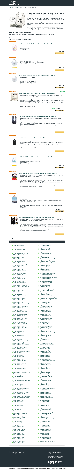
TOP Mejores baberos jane (18, 274)
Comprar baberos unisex (17, 310)
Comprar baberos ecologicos (18, 279)
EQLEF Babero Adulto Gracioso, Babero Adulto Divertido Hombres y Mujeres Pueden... (38, 173)
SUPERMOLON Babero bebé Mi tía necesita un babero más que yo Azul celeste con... (37, 156)
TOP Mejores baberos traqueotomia (20, 323)
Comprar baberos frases (17, 352)
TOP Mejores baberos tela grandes (19, 342)
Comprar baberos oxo (17, 256)
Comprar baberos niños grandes (46, 361)
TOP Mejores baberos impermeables (46, 343)
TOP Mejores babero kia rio (18, 266)
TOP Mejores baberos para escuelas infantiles (22, 408)
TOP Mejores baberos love (18, 433)
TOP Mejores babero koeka (45, 322)
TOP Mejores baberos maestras (46, 410)
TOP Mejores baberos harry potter (19, 383)
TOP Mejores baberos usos (45, 434)
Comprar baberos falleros (18, 334)
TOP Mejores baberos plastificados (46, 420)
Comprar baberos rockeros (45, 249)
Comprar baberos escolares (45, 363)
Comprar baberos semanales (45, 396)
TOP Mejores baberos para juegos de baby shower (22, 303)
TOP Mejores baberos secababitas (19, 252)
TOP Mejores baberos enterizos (19, 290)
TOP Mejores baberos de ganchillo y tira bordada (22, 264)
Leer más (63, 468)
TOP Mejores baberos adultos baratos (20, 327)
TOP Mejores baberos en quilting (19, 360)
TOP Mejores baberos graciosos (46, 326)
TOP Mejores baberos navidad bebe (46, 413)
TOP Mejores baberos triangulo (45, 270)
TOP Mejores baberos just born (45, 339)
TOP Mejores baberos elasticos (45, 438)
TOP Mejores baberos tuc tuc (18, 257)
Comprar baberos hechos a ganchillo (20, 347)
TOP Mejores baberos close (18, 332)
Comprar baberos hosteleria (18, 430)
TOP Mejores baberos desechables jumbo (47, 388)
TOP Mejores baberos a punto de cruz (47, 404)
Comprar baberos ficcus (44, 406)
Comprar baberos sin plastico (18, 335)
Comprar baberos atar (17, 385)
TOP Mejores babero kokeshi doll (46, 342)
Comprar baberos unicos (17, 301)
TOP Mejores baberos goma (45, 425)
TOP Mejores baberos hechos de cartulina (21, 260)
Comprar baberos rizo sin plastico (46, 439)
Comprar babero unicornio (44, 381)
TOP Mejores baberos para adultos (46, 262)
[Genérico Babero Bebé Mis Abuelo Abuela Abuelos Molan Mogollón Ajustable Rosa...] (14, 47)
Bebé (59, 2)
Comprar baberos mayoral (18, 319)
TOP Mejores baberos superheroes (46, 435)
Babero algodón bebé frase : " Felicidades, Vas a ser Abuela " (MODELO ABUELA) (37, 75)
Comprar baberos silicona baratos (19, 368)
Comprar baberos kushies (18, 384)
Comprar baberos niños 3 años (45, 368)
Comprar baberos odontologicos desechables (21, 380)
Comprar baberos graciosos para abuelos (21, 388)
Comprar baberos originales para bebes (47, 344)
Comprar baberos (16, 277)
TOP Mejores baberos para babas (46, 353)
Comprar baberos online (44, 416)
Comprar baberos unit (17, 398)
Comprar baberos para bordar (45, 331)
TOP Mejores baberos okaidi (45, 389)
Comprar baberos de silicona (18, 420)
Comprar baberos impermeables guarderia (21, 397)
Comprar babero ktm (17, 425)
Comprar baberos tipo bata (18, 250)
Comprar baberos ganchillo (45, 314)
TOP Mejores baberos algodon (45, 253)
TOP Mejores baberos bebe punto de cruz (21, 344)
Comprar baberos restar (17, 339)
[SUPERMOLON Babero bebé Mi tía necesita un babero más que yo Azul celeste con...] (14, 160)
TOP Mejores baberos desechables (19, 315)
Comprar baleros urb (17, 330)
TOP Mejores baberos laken (18, 302)
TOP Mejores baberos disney (18, 353)
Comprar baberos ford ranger (18, 356)
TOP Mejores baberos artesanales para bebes (22, 372)
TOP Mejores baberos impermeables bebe (47, 291)
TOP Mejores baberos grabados (46, 306)
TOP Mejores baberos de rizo (45, 278)
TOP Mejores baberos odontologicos (20, 316)
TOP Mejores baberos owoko (45, 359)
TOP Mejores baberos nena (45, 400)
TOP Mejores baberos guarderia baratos (20, 295)
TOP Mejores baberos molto (18, 258)
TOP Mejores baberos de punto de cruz (20, 404)
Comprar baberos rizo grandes (45, 429)
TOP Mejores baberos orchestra (19, 328)
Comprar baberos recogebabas (19, 261)
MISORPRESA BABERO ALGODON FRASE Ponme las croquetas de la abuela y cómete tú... (39, 59)
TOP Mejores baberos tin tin (18, 442)
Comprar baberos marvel (44, 392)
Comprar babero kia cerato (18, 365)
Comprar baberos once (17, 439)
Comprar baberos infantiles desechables (47, 338)
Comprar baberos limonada (18, 406)
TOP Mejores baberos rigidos (45, 385)
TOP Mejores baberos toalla (18, 326)
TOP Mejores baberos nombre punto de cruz (21, 340)
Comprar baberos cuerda (18, 287)
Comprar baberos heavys (44, 320)
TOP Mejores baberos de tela (45, 311)
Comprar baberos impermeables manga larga (21, 351)
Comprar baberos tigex (17, 346)
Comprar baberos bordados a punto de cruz (48, 418)
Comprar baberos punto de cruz (46, 367)
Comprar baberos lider (44, 330)
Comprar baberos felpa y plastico (46, 327)
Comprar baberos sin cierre (45, 431)
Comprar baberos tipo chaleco (19, 375)
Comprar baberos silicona (44, 334)
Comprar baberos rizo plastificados (46, 397)
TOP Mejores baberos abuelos (45, 352)
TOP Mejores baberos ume (45, 369)
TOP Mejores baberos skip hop (19, 393)
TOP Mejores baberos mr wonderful (20, 311)
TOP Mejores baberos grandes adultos (20, 306)
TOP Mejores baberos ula (44, 257)
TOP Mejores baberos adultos (18, 426)
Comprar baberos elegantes (45, 372)
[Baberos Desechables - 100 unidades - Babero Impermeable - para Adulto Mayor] (14, 199)
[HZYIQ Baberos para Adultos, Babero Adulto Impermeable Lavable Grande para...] (14, 221)
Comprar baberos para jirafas (45, 364)
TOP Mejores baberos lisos (18, 438)
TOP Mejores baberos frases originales (20, 275)
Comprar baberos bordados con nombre (20, 253)
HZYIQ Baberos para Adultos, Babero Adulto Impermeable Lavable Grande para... (36, 217)
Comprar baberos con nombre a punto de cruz (48, 332)
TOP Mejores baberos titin (44, 328)
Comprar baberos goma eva (45, 402)
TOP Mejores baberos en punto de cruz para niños (22, 289)
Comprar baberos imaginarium (19, 249)
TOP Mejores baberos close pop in (19, 417)
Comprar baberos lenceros (45, 316)
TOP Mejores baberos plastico (19, 278)
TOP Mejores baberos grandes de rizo (47, 375)
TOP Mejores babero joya (18, 262)
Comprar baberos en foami (45, 348)
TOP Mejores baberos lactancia (45, 377)
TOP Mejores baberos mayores (45, 245)
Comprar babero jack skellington (46, 408)
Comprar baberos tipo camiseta (45, 312)
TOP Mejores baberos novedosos (46, 422)
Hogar (63, 2)
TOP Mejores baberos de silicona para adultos (48, 412)
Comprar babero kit (16, 305)
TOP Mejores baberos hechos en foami (20, 363)
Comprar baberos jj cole (17, 293)
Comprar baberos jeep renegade (19, 320)
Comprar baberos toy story (45, 248)
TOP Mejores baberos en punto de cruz (47, 324)
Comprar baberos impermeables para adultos (48, 298)
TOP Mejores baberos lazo (18, 307)
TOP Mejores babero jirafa (45, 421)
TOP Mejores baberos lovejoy (18, 343)
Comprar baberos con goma (45, 307)
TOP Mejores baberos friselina (19, 324)
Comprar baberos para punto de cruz (20, 314)
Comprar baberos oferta (44, 433)
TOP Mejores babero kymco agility (46, 365)
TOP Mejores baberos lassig (45, 323)
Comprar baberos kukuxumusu (19, 322)
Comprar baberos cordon (44, 252)
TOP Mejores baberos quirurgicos (19, 297)
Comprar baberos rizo (17, 410)
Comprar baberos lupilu (44, 414)
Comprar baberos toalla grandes (19, 416)
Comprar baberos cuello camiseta (19, 282)
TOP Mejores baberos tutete (18, 248)
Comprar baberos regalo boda (45, 393)
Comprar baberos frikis (44, 303)
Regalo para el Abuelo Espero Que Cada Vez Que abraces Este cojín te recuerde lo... (37, 93)
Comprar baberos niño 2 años (45, 246)
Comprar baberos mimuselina (18, 435)
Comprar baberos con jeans (45, 351)
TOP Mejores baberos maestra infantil (20, 413)
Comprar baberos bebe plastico (45, 379)
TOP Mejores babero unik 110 (45, 264)
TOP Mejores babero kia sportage (46, 282)
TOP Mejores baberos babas (45, 302)
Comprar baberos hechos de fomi (46, 336)
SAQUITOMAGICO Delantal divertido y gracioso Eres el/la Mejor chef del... (35, 137)
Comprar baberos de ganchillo (45, 256)
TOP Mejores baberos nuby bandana (20, 402)
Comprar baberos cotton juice (45, 319)
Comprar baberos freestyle (45, 266)
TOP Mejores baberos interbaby (46, 394)
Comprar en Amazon (59, 53)
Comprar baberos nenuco (18, 355)
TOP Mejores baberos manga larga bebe (47, 273)
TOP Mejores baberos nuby (45, 347)
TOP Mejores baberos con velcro (19, 338)
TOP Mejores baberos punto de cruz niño (21, 367)
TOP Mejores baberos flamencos (46, 373)
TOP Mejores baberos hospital (19, 429)
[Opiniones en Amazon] (14, 67)
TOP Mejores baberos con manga (19, 270)
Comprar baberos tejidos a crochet (19, 273)
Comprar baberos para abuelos (45, 383)
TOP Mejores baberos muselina (19, 298)
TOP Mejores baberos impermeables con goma (22, 286)
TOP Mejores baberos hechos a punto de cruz (48, 258)
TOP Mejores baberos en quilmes (19, 369)
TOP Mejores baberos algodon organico (47, 301)
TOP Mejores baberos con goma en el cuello (48, 360)
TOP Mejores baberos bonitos (45, 437)
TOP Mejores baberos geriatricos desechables (22, 357)
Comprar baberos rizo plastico (19, 441)
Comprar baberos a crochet (45, 384)
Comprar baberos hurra (17, 377)
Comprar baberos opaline (44, 405)
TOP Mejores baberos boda (18, 389)
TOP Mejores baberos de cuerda (46, 281)
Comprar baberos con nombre (45, 254)
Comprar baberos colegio (18, 294)
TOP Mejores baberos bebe (45, 283)
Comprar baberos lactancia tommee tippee (21, 392)
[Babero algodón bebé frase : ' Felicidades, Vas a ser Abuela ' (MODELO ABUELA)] (14, 79)
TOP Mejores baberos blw (18, 412)
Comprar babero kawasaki (44, 269)
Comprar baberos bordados (18, 376)
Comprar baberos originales (45, 265)
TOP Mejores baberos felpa (18, 299)
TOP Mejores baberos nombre (45, 430)
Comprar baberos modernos (18, 312)
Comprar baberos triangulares (18, 265)
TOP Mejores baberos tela (44, 401)
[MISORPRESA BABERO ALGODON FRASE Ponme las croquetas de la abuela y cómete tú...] (14, 62)
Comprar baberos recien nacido (45, 371)
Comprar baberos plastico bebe (19, 418)
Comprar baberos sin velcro (45, 294)
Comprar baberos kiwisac (44, 305)
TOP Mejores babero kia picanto (46, 380)
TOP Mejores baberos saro (18, 269)
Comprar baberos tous (17, 364)
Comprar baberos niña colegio (18, 331)
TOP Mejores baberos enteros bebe (20, 318)
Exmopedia (11, 7)
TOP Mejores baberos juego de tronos (47, 340)
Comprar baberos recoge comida (46, 295)
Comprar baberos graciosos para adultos (47, 261)
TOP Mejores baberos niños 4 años (46, 290)
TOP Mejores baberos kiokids (18, 359)
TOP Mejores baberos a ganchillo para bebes (48, 277)
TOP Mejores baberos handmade (19, 254)
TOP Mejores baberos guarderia (19, 437)
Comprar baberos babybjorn (45, 286)
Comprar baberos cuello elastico (19, 422)
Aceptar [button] (60, 468)
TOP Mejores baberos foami (45, 426)
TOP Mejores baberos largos (18, 371)
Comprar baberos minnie (44, 287)
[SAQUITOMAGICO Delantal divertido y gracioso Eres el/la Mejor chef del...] (14, 141)
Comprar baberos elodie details (45, 310)
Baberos (18, 7)
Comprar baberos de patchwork (19, 373)
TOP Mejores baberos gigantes (45, 275)
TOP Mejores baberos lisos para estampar (48, 297)
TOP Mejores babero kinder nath (46, 376)
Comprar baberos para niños (18, 245)
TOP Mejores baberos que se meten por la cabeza (49, 289)
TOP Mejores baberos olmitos (18, 348)
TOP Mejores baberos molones (19, 394)
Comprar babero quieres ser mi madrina (47, 441)
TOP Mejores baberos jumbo (45, 346)
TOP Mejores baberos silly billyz (46, 409)
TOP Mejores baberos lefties (18, 400)
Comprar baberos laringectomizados (46, 357)
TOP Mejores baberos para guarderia (20, 291)
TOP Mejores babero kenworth (19, 414)
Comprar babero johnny (44, 417)
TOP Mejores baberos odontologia (46, 318)
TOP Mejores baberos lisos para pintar (47, 398)
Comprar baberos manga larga (19, 361)
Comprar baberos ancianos (18, 379)
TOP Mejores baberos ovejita (45, 315)
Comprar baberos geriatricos (45, 293)
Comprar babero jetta (17, 409)
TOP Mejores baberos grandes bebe (20, 285)
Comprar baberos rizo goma (18, 281)
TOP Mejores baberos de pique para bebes (21, 431)
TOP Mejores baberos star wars (46, 274)
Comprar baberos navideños (45, 279)
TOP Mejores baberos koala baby (46, 299)
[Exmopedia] (14, 2)
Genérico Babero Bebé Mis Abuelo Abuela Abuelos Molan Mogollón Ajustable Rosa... (37, 43)
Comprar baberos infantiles (18, 405)
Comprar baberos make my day (45, 260)
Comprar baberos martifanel (18, 246)
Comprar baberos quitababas (45, 250)
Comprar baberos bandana (18, 401)
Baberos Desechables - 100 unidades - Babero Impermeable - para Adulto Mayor (36, 195)
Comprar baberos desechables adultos (20, 283)
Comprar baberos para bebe (45, 356)
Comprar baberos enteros (18, 421)
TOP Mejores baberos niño (45, 285)
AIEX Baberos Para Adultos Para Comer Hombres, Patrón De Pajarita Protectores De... (37, 116)
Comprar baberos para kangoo (45, 335)
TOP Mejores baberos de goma (19, 434)
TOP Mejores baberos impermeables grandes (21, 396)
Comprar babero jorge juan (45, 355)
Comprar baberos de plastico (18, 336)
